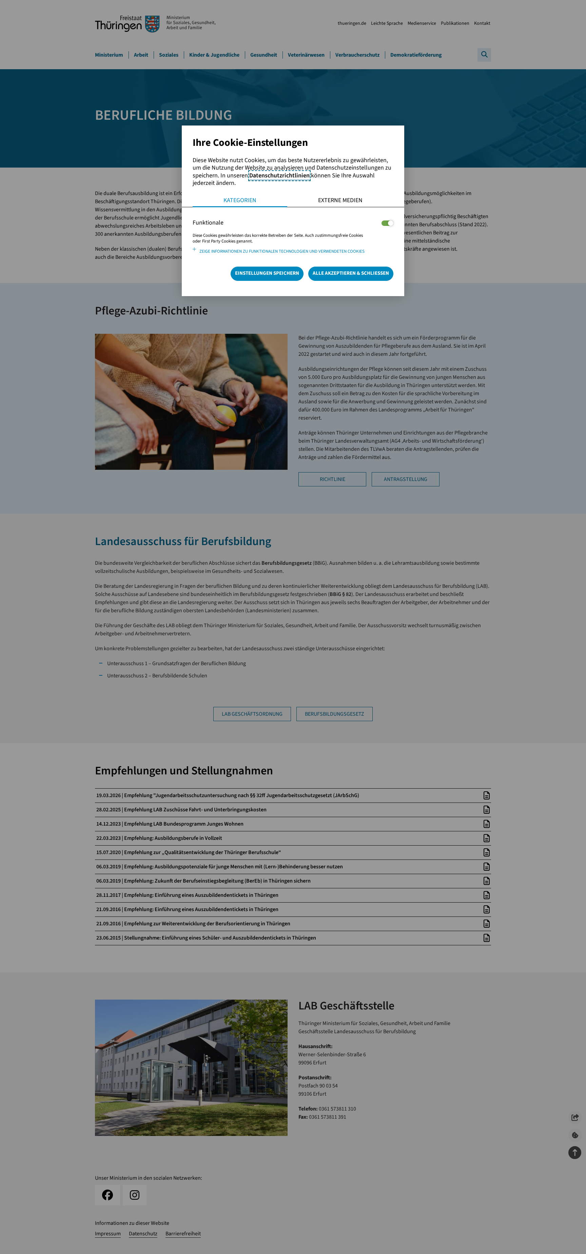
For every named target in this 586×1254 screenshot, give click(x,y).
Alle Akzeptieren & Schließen (351, 273)
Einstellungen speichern (267, 273)
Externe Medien (340, 200)
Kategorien (239, 200)
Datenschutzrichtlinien (279, 175)
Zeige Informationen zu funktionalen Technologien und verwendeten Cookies (282, 251)
